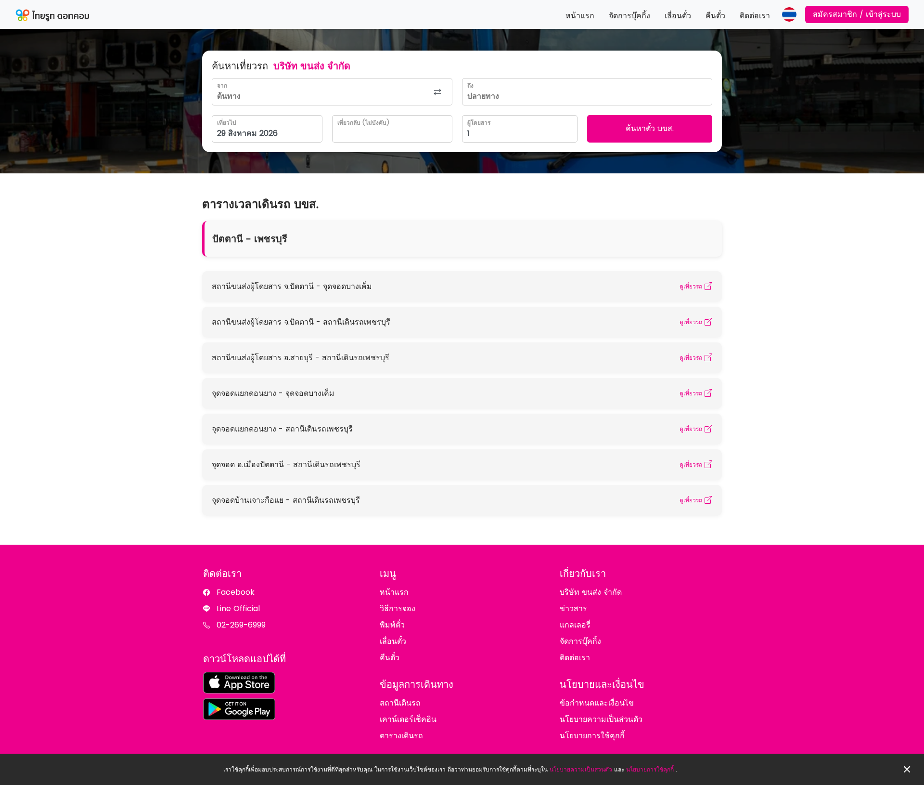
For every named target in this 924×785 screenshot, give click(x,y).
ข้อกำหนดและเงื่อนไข (597, 702)
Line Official (238, 608)
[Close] (907, 769)
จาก (222, 85)
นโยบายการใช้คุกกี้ (650, 769)
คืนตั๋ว (715, 15)
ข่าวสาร (573, 608)
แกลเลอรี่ (575, 624)
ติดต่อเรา (755, 15)
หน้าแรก (579, 15)
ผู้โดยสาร (478, 122)
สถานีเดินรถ (400, 702)
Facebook (236, 592)
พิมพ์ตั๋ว (392, 624)
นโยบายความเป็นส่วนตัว (581, 769)
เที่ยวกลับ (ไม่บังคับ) (363, 122)
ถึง (470, 85)
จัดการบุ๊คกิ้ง (629, 15)
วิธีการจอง (397, 608)
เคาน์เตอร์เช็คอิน (408, 719)
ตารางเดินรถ (401, 735)
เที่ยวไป (226, 122)
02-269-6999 (241, 624)
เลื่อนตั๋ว (678, 15)
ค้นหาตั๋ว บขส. (650, 128)
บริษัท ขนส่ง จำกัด (591, 592)
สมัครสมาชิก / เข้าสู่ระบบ (857, 14)
